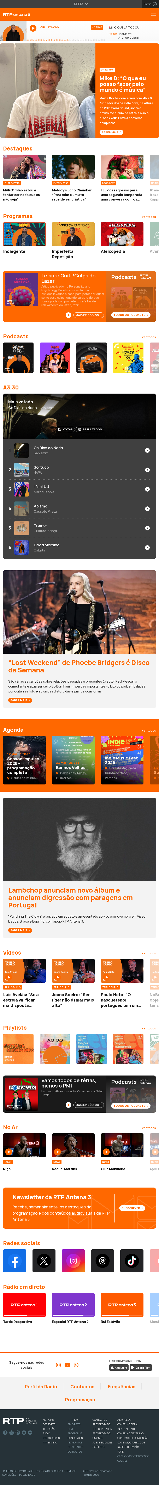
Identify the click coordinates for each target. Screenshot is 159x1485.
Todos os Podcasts (129, 315)
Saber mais (19, 700)
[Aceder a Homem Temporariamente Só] (128, 358)
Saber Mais (110, 132)
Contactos (82, 1387)
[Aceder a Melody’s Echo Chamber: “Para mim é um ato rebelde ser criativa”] (73, 167)
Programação (79, 1400)
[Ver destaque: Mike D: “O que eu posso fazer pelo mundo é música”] (79, 90)
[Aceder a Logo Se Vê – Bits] (55, 358)
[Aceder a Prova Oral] (18, 358)
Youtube (24, 1432)
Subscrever (131, 1208)
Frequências (121, 1387)
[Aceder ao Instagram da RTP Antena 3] (73, 1260)
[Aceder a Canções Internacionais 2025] (128, 1049)
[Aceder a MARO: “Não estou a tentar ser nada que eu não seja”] (24, 167)
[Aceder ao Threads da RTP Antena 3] (102, 1261)
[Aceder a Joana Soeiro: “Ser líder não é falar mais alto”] (73, 971)
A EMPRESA (123, 1420)
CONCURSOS (75, 1438)
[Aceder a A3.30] (55, 1049)
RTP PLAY (73, 1420)
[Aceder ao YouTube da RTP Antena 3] (67, 1365)
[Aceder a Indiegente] (24, 234)
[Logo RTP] (20, 1421)
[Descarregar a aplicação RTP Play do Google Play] (140, 1367)
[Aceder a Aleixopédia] (122, 234)
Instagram (18, 1432)
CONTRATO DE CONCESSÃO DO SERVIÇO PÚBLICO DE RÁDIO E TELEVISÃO (132, 1442)
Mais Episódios (87, 315)
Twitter (11, 1432)
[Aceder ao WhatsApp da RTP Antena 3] (76, 1365)
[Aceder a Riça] (24, 1145)
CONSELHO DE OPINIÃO (130, 1433)
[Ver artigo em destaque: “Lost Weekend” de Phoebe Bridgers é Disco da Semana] (79, 611)
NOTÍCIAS (48, 1420)
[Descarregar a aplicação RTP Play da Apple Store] (119, 1367)
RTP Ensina (50, 1442)
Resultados (92, 429)
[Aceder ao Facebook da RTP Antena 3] (14, 1261)
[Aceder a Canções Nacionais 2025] (91, 1049)
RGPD (120, 1451)
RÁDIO (46, 1433)
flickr (30, 1432)
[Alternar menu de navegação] (155, 14)
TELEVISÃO (49, 1429)
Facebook (5, 1432)
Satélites (98, 1447)
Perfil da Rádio (40, 1387)
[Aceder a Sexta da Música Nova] (18, 1049)
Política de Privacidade (18, 1471)
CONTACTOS (100, 1420)
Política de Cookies (48, 1471)
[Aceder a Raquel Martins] (73, 1145)
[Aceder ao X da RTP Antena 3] (44, 1261)
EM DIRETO (74, 1424)
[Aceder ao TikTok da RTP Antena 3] (131, 1261)
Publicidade (27, 1475)
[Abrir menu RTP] (80, 4)
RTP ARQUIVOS (51, 1438)
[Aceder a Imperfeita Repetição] (73, 234)
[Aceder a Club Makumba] (122, 1145)
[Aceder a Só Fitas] (91, 358)
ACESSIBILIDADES (102, 1442)
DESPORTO (49, 1424)
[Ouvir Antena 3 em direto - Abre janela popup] (13, 31)
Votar (68, 429)
